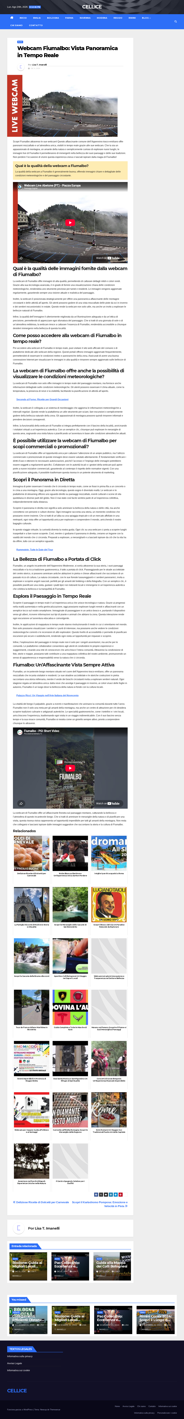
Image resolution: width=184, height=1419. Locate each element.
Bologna (53, 18)
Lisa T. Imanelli (39, 64)
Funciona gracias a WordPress (20, 1410)
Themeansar (55, 1410)
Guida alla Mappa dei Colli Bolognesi (111, 1264)
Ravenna (85, 18)
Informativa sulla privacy (19, 1356)
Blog (145, 18)
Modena (102, 18)
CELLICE (92, 7)
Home (117, 1406)
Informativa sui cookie (18, 1370)
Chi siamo (16, 25)
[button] (176, 21)
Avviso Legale (14, 1363)
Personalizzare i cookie (167, 1413)
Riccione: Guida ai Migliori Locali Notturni (27, 1266)
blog (20, 42)
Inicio (23, 18)
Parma (69, 18)
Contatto (36, 25)
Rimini (132, 18)
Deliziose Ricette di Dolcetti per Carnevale (42, 1202)
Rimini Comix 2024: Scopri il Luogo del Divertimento (155, 1319)
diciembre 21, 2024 (25, 1325)
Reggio (118, 18)
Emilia (37, 18)
